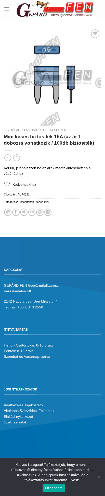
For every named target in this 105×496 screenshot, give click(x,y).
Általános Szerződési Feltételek (29, 411)
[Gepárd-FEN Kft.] (55, 9)
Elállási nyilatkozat (18, 416)
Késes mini (58, 130)
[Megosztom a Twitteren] (24, 212)
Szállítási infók (15, 422)
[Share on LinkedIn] (48, 212)
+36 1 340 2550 (30, 307)
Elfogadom (53, 488)
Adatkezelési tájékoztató (23, 405)
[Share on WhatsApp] (7, 212)
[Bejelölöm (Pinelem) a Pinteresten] (40, 212)
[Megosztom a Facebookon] (16, 212)
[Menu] (6, 9)
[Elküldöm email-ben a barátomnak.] (32, 212)
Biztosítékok (35, 130)
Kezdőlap (12, 130)
